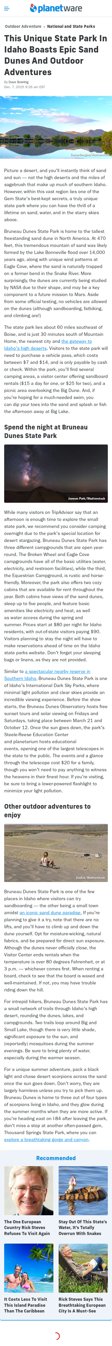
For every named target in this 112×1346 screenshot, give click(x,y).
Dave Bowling (19, 82)
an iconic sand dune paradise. (51, 913)
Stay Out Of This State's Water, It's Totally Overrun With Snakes (83, 1227)
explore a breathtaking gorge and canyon (46, 1139)
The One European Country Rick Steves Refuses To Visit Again (27, 1227)
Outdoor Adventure (23, 26)
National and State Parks (71, 26)
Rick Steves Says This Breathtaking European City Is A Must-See (82, 1305)
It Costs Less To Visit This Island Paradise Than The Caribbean (25, 1305)
